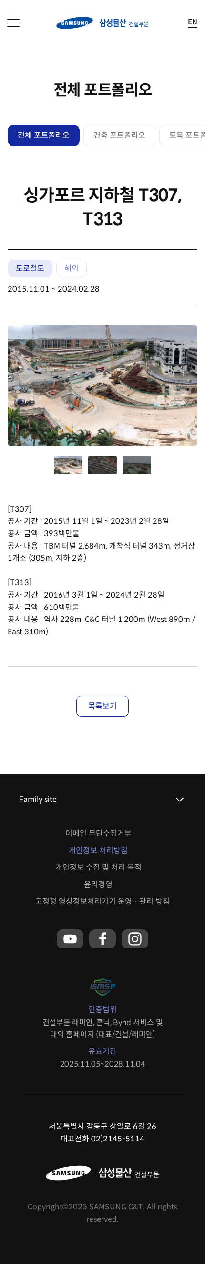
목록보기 (102, 706)
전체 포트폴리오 (44, 135)
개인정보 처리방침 (98, 851)
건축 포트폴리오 (119, 135)
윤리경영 (98, 885)
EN (192, 22)
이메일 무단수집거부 (98, 833)
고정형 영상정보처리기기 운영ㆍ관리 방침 (102, 901)
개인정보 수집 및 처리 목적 (98, 867)
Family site (38, 799)
